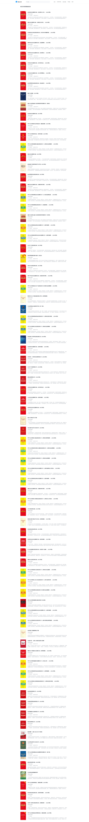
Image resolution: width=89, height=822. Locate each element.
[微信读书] (19, 2)
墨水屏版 (64, 1)
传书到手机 (59, 1)
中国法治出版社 (30, 24)
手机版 (69, 1)
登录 (72, 1)
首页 (54, 1)
